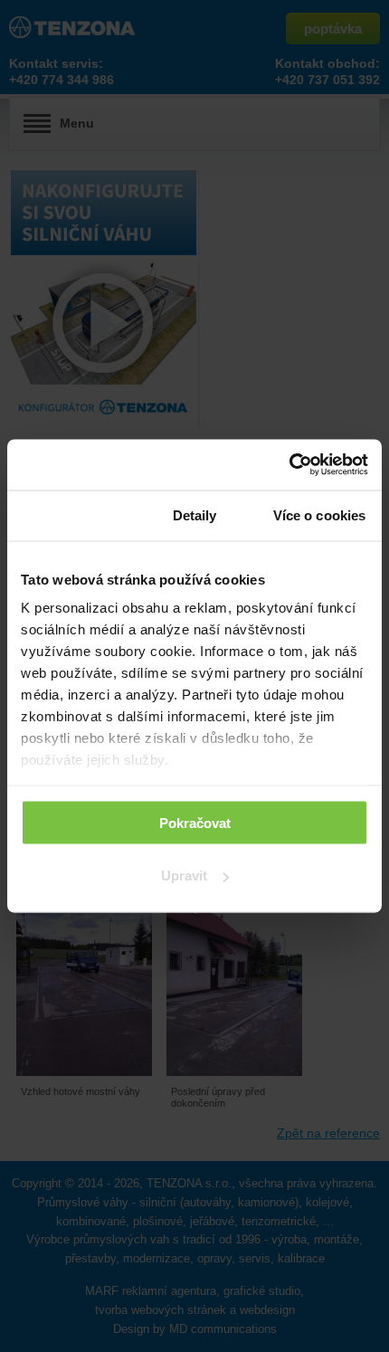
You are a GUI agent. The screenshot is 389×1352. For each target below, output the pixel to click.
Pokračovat (195, 822)
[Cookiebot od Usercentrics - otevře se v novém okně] (289, 465)
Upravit (184, 875)
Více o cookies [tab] (319, 514)
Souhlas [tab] (69, 514)
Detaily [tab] (195, 514)
